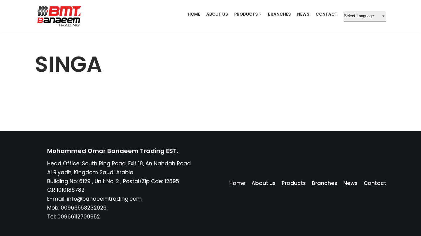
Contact (326, 14)
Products (294, 183)
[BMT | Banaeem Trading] (58, 16)
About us (217, 14)
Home (194, 14)
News (303, 14)
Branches (279, 14)
